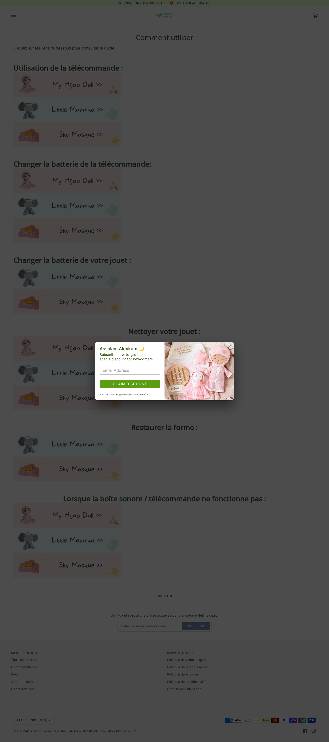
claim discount (130, 384)
